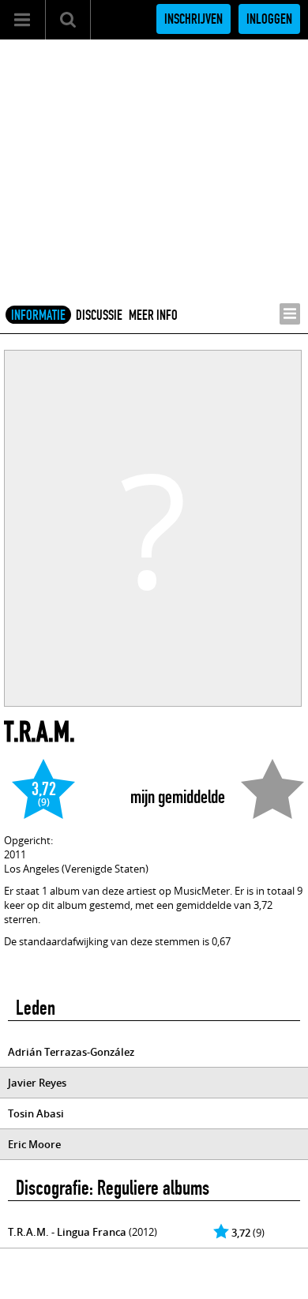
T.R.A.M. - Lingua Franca (67, 1232)
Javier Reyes (37, 1083)
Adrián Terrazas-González (71, 1052)
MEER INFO (153, 315)
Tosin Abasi (36, 1113)
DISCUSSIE (99, 315)
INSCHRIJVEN (193, 19)
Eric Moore (34, 1144)
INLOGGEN (269, 19)
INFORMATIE (38, 315)
